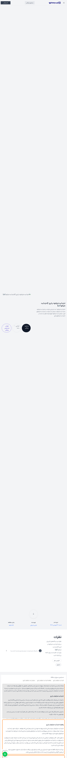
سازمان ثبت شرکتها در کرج (29, 680)
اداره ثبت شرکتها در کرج (58, 680)
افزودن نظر (57, 660)
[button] (64, 3)
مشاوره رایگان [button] (29, 3)
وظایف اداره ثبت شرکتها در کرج (44, 680)
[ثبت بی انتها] (55, 2)
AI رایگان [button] (5, 3)
